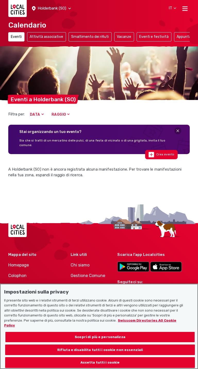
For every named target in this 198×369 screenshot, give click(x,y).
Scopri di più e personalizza (100, 337)
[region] (99, 326)
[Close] (177, 130)
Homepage (18, 265)
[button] (51, 8)
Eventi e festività (154, 37)
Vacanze (124, 37)
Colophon (17, 275)
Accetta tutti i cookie (100, 362)
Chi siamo (80, 265)
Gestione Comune (88, 275)
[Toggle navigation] (185, 8)
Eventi (16, 37)
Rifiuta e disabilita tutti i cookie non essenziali (100, 350)
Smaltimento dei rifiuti (90, 37)
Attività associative (46, 37)
